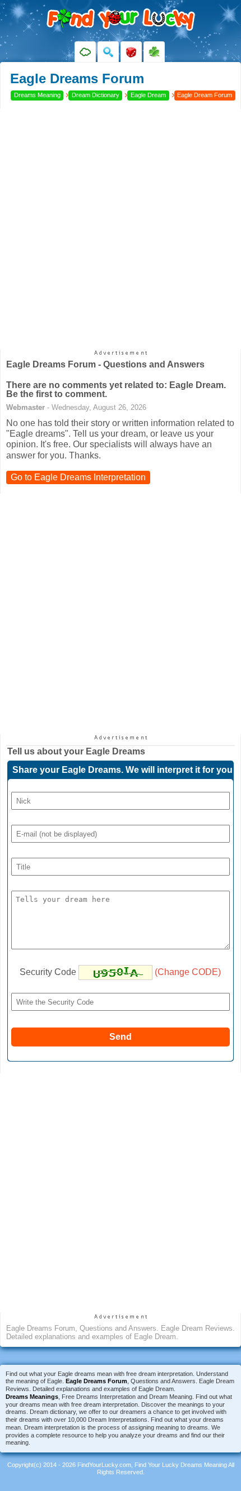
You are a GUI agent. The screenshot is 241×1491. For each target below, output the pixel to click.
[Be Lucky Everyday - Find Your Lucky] (154, 52)
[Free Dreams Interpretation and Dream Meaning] (85, 52)
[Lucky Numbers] (131, 52)
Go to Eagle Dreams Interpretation (78, 477)
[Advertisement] (120, 229)
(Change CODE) (188, 971)
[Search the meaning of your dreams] (108, 52)
